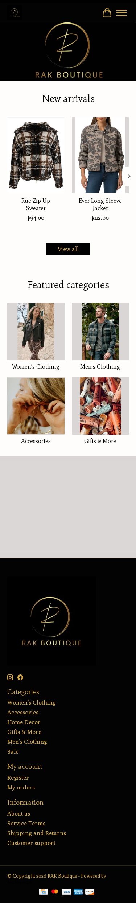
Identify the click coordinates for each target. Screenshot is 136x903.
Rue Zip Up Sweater (35, 204)
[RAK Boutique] (14, 12)
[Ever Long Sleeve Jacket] (100, 155)
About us (18, 813)
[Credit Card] (43, 892)
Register (18, 777)
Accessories (36, 441)
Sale (12, 751)
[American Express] (78, 892)
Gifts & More (100, 441)
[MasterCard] (54, 892)
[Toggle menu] (121, 12)
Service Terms (26, 823)
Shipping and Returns (36, 833)
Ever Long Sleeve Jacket (100, 204)
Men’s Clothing (100, 366)
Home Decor (24, 722)
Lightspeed (19, 881)
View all (68, 249)
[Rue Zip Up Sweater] (36, 155)
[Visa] (66, 892)
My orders (21, 787)
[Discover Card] (90, 892)
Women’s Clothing (35, 366)
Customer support (31, 843)
